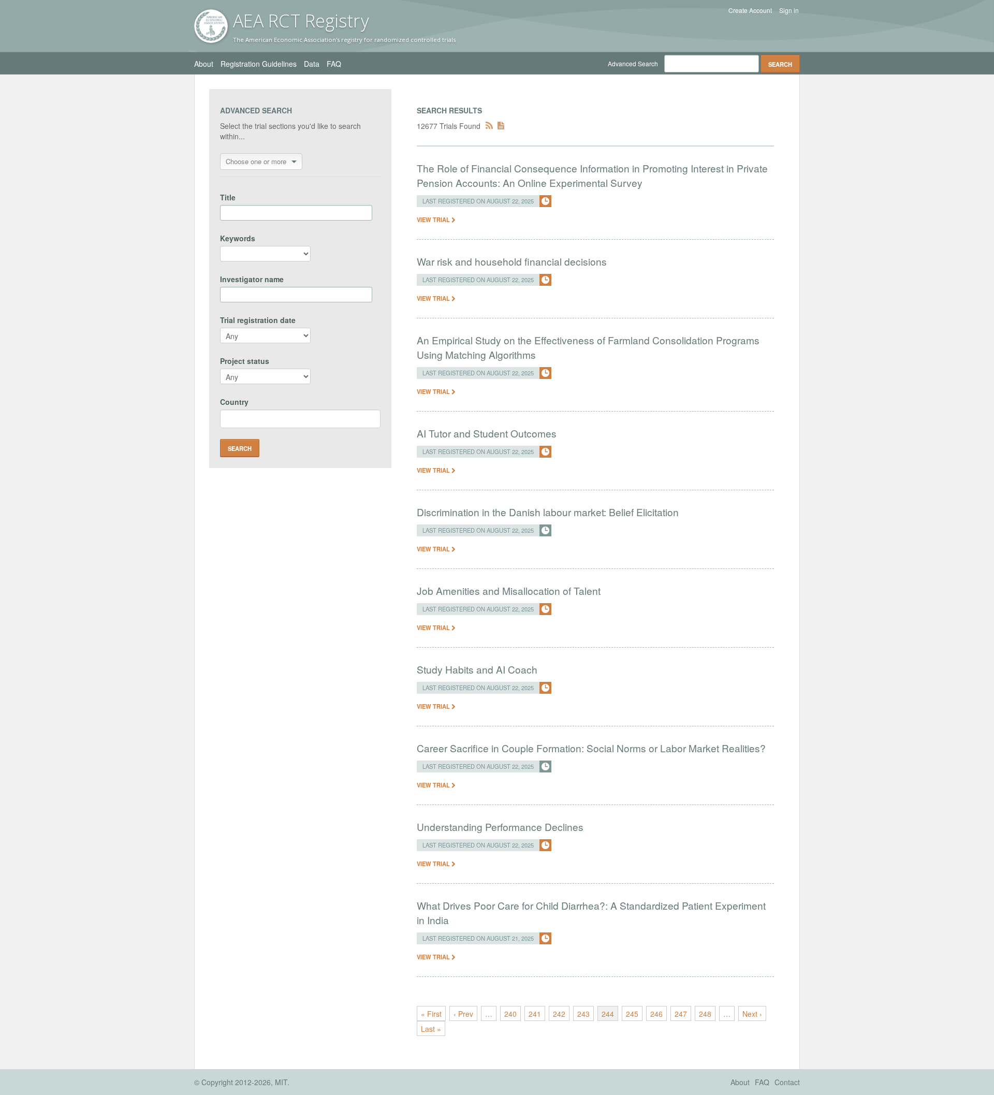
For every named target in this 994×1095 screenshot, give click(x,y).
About (203, 64)
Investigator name (252, 279)
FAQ (334, 64)
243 (583, 1014)
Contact (787, 1082)
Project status (244, 361)
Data (311, 64)
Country (234, 402)
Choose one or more (256, 161)
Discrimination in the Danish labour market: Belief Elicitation (548, 512)
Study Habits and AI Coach (477, 669)
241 (535, 1014)
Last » (431, 1029)
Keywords (237, 238)
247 (681, 1014)
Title (228, 197)
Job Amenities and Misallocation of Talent (509, 590)
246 (656, 1014)
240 (510, 1014)
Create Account (750, 10)
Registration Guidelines (259, 64)
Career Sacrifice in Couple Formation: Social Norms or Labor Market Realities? (591, 748)
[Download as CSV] (501, 125)
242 (559, 1014)
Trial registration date (258, 320)
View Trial (434, 219)
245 (632, 1014)
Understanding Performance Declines (500, 827)
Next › (752, 1014)
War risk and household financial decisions (512, 261)
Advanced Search (633, 63)
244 (608, 1014)
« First (431, 1014)
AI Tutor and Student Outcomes (487, 433)
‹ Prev (463, 1014)
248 (705, 1014)
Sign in (789, 10)
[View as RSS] (489, 125)
